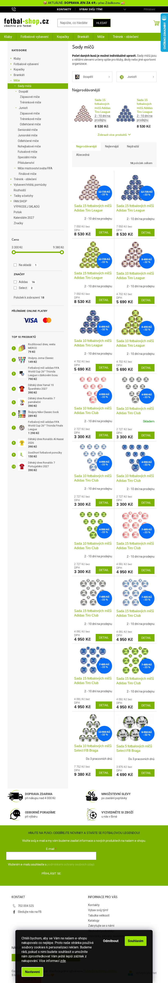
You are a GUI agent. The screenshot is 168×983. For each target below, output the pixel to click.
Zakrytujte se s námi (101, 925)
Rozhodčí (20, 190)
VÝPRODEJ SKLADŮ (27, 206)
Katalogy (93, 920)
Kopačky (19, 69)
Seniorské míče (28, 129)
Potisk (18, 212)
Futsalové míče (27, 151)
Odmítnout (110, 941)
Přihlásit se (51, 873)
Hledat (101, 23)
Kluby (17, 58)
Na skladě (28, 265)
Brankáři (19, 75)
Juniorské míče (27, 135)
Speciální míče (27, 157)
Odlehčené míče (30, 124)
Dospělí (23, 91)
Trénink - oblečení (25, 179)
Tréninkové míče (30, 102)
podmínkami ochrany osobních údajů (70, 864)
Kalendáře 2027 (24, 217)
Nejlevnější (112, 146)
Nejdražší (133, 146)
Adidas (27, 282)
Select (26, 288)
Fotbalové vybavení (26, 64)
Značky (18, 223)
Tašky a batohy (23, 195)
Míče (17, 80)
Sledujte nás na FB (30, 911)
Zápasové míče (30, 96)
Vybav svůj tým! (90, 9)
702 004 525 (26, 905)
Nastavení (32, 972)
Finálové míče (27, 173)
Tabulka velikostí (98, 915)
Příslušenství (26, 162)
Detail (104, 232)
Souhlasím (135, 941)
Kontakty (64, 9)
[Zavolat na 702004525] (18, 9)
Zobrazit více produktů (112, 134)
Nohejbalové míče (29, 146)
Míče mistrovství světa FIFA (35, 168)
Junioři (23, 108)
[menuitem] (8, 37)
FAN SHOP (20, 201)
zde (63, 961)
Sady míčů (24, 86)
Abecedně (82, 154)
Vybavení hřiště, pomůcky (30, 184)
